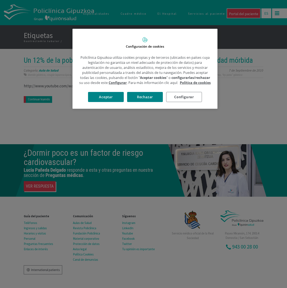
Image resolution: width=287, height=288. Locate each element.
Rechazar (145, 97)
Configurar (184, 97)
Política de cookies (195, 82)
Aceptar (106, 97)
